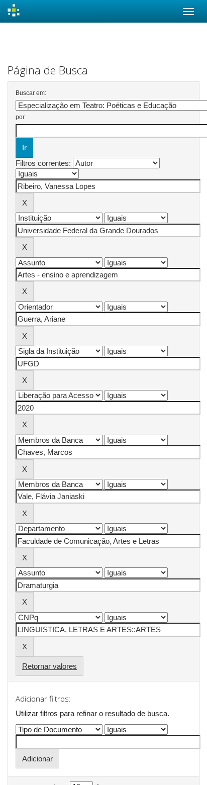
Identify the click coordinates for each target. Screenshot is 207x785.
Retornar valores (49, 666)
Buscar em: (31, 92)
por (20, 117)
